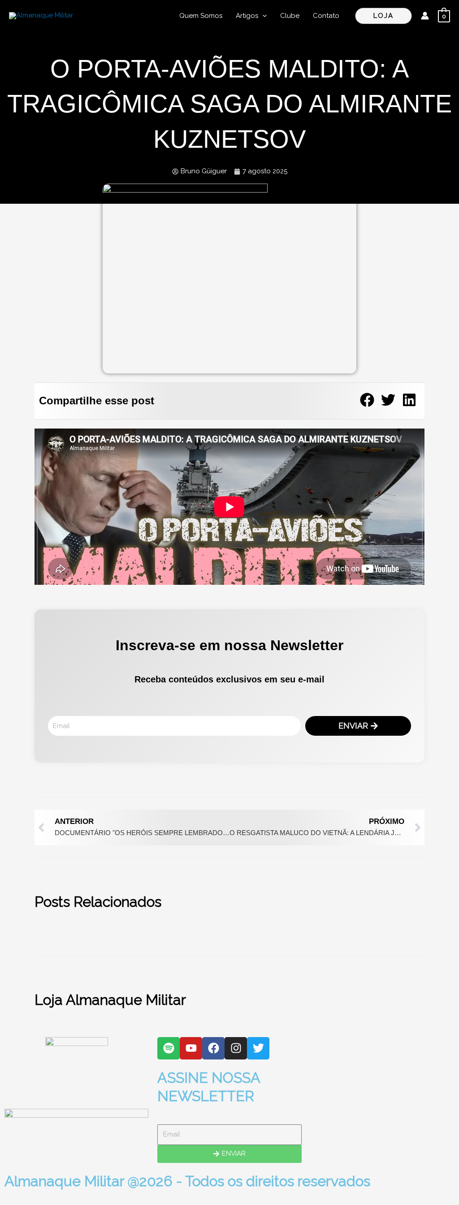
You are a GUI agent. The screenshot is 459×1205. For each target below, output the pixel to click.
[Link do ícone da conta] (425, 16)
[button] (262, 15)
